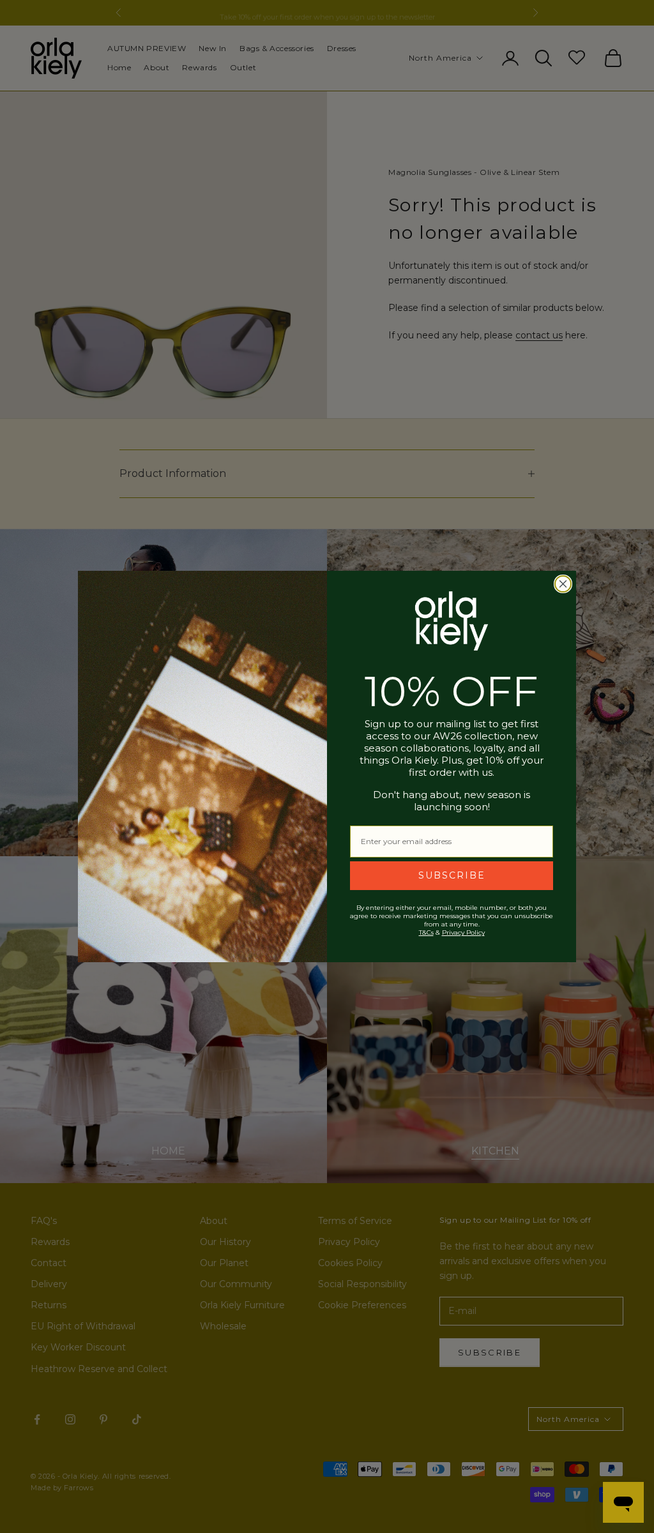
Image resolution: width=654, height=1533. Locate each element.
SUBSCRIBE (451, 875)
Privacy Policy (463, 932)
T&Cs (426, 932)
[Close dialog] (563, 584)
